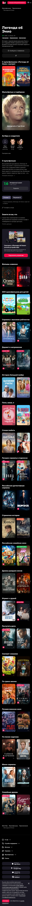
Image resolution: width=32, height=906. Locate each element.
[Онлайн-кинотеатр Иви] (4, 2)
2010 (5, 35)
